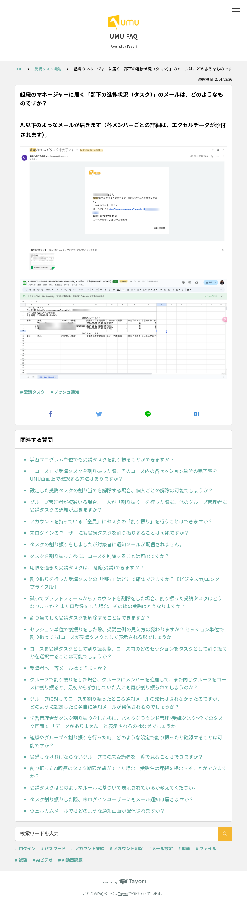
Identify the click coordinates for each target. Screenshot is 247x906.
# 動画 (184, 848)
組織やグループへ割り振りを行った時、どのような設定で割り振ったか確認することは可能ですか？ (126, 741)
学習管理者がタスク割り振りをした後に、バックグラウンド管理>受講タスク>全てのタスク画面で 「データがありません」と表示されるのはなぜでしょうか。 (126, 721)
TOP (19, 69)
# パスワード (53, 848)
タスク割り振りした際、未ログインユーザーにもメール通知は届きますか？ (112, 799)
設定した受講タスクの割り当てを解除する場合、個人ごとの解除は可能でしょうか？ (121, 490)
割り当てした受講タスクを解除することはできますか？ (90, 617)
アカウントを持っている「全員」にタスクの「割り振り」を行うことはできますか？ (121, 521)
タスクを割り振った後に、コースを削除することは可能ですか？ (99, 556)
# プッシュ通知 (64, 392)
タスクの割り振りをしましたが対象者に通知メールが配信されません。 (107, 544)
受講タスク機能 (48, 69)
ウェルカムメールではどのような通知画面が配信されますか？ (97, 810)
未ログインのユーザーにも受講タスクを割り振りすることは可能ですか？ (109, 532)
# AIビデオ (43, 860)
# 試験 (21, 860)
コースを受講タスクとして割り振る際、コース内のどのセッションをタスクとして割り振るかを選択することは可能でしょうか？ (128, 652)
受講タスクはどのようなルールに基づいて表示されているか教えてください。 (114, 787)
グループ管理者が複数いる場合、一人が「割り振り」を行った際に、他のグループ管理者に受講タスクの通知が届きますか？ (128, 505)
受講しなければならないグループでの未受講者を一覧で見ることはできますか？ (116, 756)
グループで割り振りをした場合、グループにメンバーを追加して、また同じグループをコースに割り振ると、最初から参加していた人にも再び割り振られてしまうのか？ (128, 683)
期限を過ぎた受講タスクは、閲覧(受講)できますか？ (87, 567)
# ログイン (25, 848)
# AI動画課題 (70, 860)
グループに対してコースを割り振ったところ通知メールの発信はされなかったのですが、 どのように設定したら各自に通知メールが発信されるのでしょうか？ (126, 702)
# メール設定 (160, 848)
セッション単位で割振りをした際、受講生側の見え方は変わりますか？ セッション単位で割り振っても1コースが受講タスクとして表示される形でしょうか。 (127, 633)
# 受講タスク (32, 392)
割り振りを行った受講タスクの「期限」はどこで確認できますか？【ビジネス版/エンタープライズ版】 (127, 582)
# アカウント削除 (126, 848)
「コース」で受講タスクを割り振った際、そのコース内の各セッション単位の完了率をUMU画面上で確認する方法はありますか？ (123, 474)
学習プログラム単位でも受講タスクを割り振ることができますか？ (102, 459)
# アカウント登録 (87, 848)
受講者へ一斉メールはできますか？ (68, 668)
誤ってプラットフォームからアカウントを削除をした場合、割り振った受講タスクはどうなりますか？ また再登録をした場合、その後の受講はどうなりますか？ (126, 602)
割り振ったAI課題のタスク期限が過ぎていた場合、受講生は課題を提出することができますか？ (128, 772)
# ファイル (206, 848)
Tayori (123, 893)
